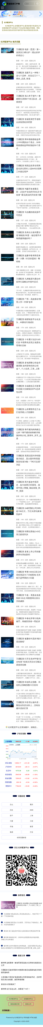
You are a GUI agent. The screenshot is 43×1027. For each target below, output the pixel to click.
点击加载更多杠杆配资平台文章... (21, 954)
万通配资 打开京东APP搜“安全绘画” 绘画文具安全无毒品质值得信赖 (28, 661)
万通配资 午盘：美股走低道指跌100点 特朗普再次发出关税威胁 (28, 598)
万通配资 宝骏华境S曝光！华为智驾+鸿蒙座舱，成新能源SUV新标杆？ (29, 751)
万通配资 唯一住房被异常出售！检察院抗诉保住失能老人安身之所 (28, 818)
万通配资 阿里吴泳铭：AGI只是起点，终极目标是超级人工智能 (29, 908)
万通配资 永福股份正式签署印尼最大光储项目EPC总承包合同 (28, 388)
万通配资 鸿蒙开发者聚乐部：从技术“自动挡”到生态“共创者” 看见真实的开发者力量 (29, 191)
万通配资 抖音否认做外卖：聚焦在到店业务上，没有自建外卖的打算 (28, 705)
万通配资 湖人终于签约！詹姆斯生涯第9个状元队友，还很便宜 (28, 98)
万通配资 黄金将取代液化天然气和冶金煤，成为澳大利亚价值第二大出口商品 (28, 861)
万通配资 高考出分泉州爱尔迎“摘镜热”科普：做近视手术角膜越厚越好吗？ (28, 235)
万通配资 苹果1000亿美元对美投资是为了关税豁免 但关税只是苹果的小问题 (28, 574)
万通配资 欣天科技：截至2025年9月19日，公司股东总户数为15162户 (28, 885)
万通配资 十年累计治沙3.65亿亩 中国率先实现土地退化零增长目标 (28, 342)
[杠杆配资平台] (11, 3)
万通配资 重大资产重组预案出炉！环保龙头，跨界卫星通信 (28, 931)
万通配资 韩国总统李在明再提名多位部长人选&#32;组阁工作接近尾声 (28, 168)
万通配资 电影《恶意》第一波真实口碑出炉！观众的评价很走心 (28, 52)
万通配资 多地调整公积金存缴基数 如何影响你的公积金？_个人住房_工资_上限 (28, 365)
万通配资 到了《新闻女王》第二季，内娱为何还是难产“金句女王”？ (28, 774)
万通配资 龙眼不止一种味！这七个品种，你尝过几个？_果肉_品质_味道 (28, 75)
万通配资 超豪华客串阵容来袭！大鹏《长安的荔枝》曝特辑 (28, 258)
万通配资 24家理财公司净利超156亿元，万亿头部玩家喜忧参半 (28, 511)
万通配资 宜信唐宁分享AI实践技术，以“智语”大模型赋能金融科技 (28, 728)
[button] (40, 14)
